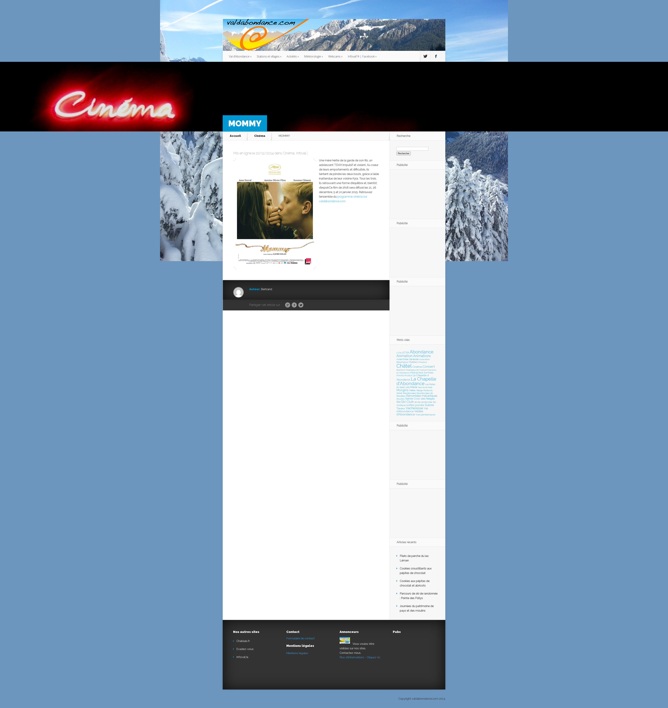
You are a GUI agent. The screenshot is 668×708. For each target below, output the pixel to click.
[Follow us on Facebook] (436, 56)
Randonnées (409, 393)
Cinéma (259, 136)
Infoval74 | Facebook (362, 56)
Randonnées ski (425, 393)
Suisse (429, 405)
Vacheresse (414, 408)
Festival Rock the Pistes (421, 372)
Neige (419, 390)
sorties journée (415, 405)
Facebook (294, 305)
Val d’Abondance (240, 56)
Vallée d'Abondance (409, 412)
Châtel (404, 366)
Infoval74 (242, 657)
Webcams (335, 56)
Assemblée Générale (407, 359)
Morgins (402, 390)
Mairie (413, 387)
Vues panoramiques (425, 414)
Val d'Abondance (412, 410)
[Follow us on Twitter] (425, 56)
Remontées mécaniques (421, 395)
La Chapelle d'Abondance (416, 381)
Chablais (413, 362)
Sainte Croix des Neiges (420, 398)
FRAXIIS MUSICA (404, 375)
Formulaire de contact (300, 638)
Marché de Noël (425, 387)
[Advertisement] (415, 194)
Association (424, 359)
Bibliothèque (402, 362)
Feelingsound (412, 370)
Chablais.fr (243, 641)
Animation (404, 356)
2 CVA (398, 353)
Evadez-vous (245, 649)
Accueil (235, 136)
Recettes (400, 396)
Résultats (400, 399)
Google (287, 305)
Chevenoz (422, 362)
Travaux (400, 408)
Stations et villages (269, 56)
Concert (429, 366)
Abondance (422, 351)
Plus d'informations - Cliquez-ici (360, 657)
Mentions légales (297, 653)
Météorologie (313, 56)
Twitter (301, 305)
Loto (407, 387)
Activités (293, 56)
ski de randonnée (423, 402)
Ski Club (407, 402)
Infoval (301, 153)
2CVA (405, 352)
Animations (422, 356)
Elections (400, 370)
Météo (412, 390)
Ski (398, 402)
